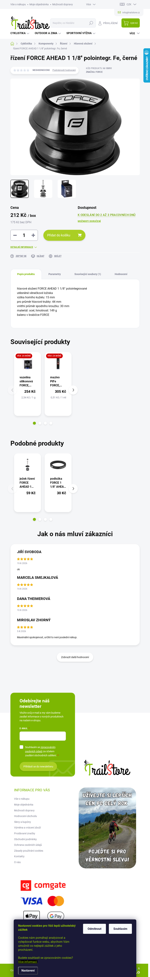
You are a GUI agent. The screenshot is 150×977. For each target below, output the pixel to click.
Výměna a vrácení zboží (27, 827)
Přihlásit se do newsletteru (38, 766)
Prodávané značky (24, 833)
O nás (17, 862)
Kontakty (19, 856)
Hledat (91, 23)
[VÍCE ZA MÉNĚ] (27, 363)
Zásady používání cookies (28, 850)
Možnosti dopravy (62, 4)
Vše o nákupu (18, 4)
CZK (129, 4)
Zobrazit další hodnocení (75, 657)
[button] (34, 423)
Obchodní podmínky (25, 839)
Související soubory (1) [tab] (87, 274)
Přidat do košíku (58, 235)
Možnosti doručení (89, 221)
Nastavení (28, 970)
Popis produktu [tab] (26, 274)
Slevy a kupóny (22, 821)
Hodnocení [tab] (121, 274)
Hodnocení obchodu (25, 816)
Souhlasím (120, 929)
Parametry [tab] (54, 274)
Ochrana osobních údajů (28, 844)
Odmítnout (94, 929)
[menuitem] (20, 33)
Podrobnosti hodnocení (64, 70)
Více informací (28, 962)
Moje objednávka (39, 4)
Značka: (94, 72)
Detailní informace (21, 247)
